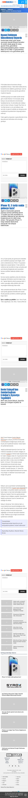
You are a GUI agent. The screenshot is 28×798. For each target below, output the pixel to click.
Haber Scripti (14, 791)
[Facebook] (3, 30)
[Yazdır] (14, 30)
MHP (2, 437)
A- (26, 36)
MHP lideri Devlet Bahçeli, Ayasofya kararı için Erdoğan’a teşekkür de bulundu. (12, 402)
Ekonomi (4, 784)
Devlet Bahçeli (16, 437)
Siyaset (4, 778)
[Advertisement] (14, 69)
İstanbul (8, 454)
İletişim (7, 762)
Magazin (4, 780)
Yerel (17, 782)
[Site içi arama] (18, 766)
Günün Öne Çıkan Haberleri (7, 787)
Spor (3, 782)
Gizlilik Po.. (21, 761)
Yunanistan (6, 521)
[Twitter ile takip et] (12, 766)
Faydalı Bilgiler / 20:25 (12, 6)
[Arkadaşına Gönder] (11, 30)
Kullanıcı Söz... (21, 759)
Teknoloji (18, 776)
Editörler (7, 759)
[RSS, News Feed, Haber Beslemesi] (15, 766)
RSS (21, 758)
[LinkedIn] (8, 30)
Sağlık (17, 780)
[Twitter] (5, 30)
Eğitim (17, 778)
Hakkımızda (7, 758)
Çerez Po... (20, 762)
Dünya (17, 784)
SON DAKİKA (5, 776)
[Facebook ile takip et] (9, 766)
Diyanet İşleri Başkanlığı (18, 488)
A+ (26, 34)
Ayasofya (3, 440)
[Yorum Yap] (17, 30)
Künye (7, 761)
